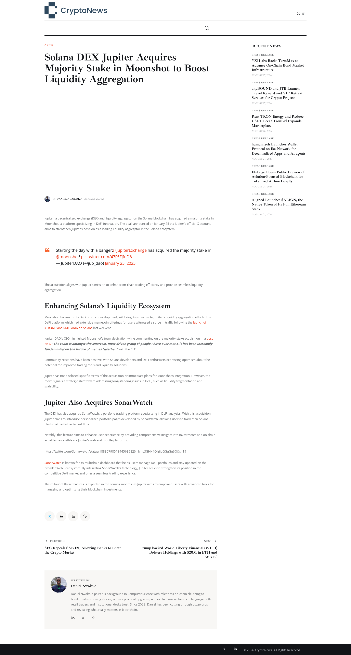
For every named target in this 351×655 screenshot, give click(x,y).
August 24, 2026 (262, 158)
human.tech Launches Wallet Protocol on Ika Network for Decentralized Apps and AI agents (279, 149)
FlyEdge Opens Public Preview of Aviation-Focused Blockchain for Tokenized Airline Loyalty (278, 176)
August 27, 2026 (262, 75)
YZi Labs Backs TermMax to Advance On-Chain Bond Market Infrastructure (278, 65)
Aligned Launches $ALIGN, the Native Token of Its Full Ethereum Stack (279, 204)
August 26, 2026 (262, 131)
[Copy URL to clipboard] (85, 516)
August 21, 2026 (262, 214)
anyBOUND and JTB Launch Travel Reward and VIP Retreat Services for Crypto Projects (277, 93)
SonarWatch (52, 463)
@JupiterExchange (130, 250)
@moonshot (67, 256)
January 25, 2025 (120, 263)
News (48, 45)
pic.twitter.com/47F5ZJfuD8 (106, 256)
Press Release (263, 54)
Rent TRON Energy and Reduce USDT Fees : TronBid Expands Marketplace (277, 121)
